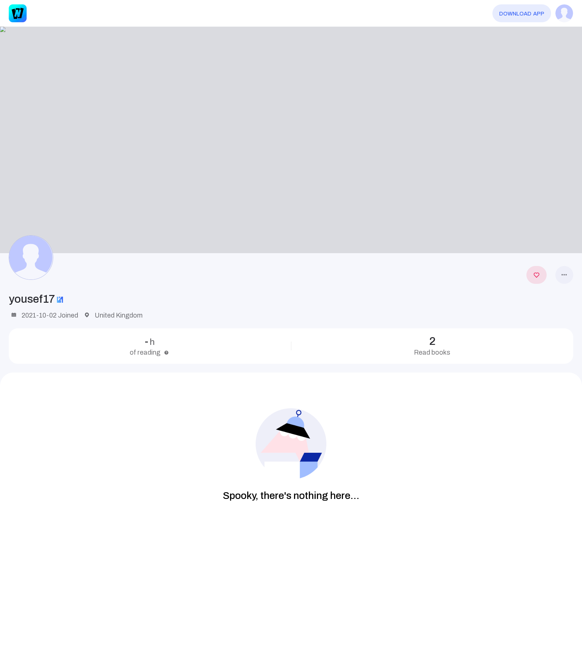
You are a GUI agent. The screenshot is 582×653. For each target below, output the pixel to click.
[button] (291, 140)
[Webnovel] (18, 13)
